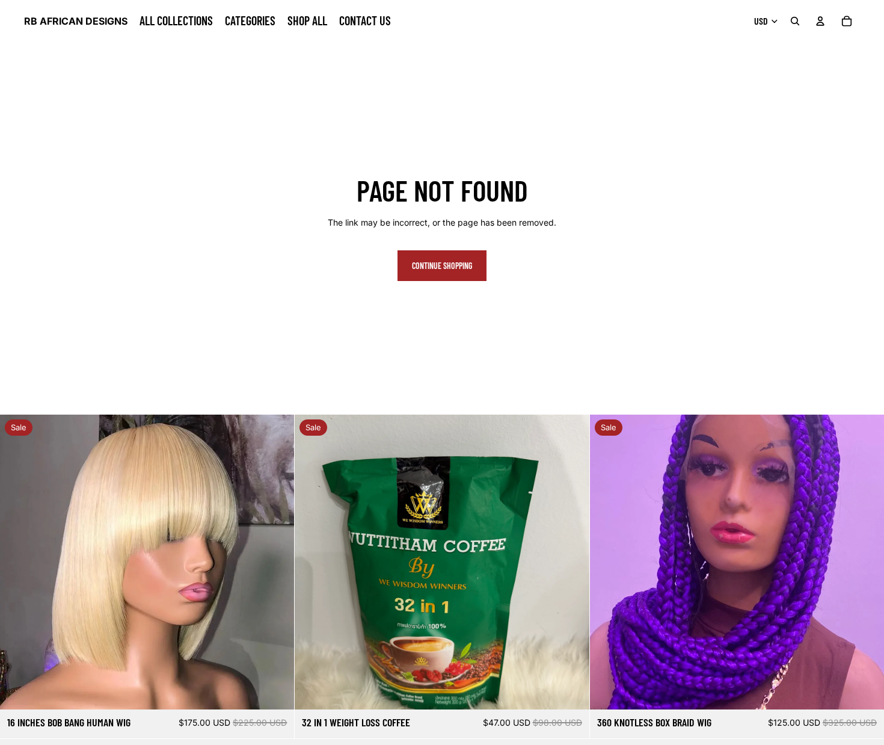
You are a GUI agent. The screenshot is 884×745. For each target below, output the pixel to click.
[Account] (820, 21)
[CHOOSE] (276, 691)
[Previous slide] (313, 562)
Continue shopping (442, 266)
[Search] (795, 21)
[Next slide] (571, 562)
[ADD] (865, 691)
